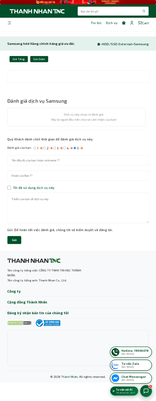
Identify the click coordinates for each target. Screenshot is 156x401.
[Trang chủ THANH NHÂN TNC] (36, 11)
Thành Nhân (69, 376)
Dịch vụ (111, 23)
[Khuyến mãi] (124, 23)
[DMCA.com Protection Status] (19, 323)
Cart (145, 23)
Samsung (141, 44)
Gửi (14, 240)
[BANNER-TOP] (78, 2)
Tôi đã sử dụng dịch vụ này (33, 187)
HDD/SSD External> (118, 44)
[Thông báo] (47, 323)
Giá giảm (39, 59)
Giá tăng (19, 59)
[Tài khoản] (132, 23)
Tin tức (96, 23)
